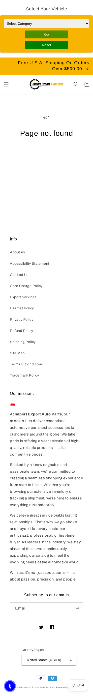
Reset (46, 45)
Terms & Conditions (26, 364)
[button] (6, 84)
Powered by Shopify (67, 687)
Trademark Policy (24, 375)
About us (17, 252)
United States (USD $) (44, 660)
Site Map (17, 353)
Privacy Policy (21, 319)
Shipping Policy (23, 342)
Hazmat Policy (22, 308)
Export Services (23, 297)
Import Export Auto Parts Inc (39, 687)
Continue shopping (46, 151)
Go (46, 34)
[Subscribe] (77, 608)
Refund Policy (21, 331)
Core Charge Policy (26, 286)
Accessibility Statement (29, 263)
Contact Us (19, 275)
